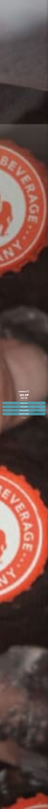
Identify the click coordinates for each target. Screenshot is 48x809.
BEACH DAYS (24, 403)
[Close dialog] (46, 1)
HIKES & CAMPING (24, 410)
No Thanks (24, 417)
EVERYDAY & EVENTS (24, 414)
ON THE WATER (24, 406)
